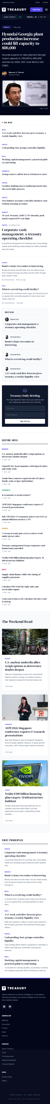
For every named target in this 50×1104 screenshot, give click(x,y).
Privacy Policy (7, 1077)
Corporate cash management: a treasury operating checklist (22, 234)
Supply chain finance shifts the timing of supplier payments (21, 576)
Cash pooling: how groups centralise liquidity (24, 147)
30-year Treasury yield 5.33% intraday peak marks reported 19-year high (23, 217)
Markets (5, 1020)
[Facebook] (10, 1006)
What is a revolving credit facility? (20, 289)
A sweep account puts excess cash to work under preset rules (22, 535)
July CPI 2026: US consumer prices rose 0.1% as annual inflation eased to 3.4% (24, 518)
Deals (4, 1032)
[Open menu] (46, 9)
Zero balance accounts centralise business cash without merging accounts (24, 202)
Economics (6, 1024)
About (38, 2)
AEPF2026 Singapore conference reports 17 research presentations (22, 506)
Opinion (5, 1036)
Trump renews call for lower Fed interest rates (24, 174)
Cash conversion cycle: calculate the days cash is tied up (24, 600)
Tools (4, 1052)
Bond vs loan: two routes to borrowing (22, 266)
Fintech (5, 1028)
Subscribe (36, 9)
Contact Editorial (8, 1064)
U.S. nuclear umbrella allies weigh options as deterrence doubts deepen (23, 455)
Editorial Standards (9, 1060)
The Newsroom (8, 1056)
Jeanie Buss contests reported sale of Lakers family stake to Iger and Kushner (23, 480)
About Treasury (7, 1049)
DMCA (4, 1081)
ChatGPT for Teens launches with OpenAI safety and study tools (25, 467)
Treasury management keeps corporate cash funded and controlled (23, 547)
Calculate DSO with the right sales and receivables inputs (20, 588)
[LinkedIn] (4, 1006)
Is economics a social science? (16, 495)
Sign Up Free (25, 421)
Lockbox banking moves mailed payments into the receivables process (24, 187)
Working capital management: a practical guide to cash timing (25, 161)
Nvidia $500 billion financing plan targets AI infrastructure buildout (23, 559)
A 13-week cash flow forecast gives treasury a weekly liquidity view (24, 134)
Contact (45, 2)
